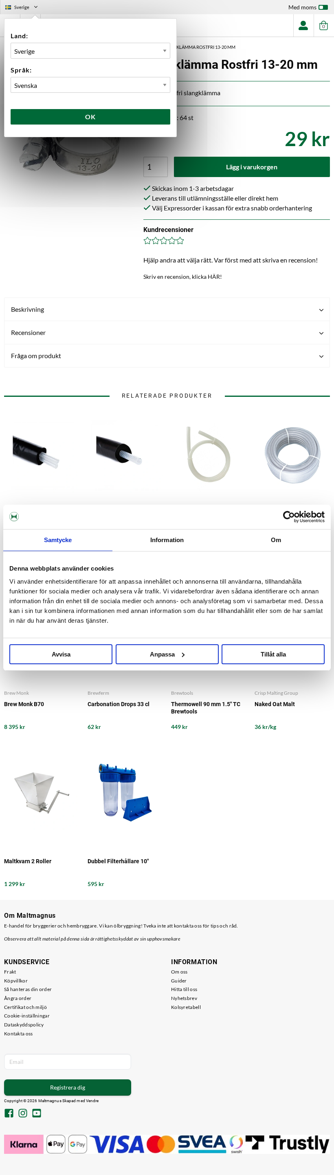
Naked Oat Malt (275, 704)
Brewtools (182, 693)
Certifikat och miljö (25, 1007)
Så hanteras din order (28, 989)
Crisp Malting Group (276, 693)
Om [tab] (276, 539)
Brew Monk (16, 693)
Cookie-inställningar (27, 1016)
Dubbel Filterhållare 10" (118, 861)
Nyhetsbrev (184, 998)
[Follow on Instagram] (23, 1114)
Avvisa (61, 654)
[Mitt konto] (303, 25)
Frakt (10, 972)
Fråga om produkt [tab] (36, 355)
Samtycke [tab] (58, 539)
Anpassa (162, 654)
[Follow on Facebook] (9, 1114)
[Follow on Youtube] (37, 1114)
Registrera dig (67, 1087)
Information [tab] (167, 539)
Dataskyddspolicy (24, 1025)
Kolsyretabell (186, 1007)
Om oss (179, 972)
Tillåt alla (273, 654)
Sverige (25, 8)
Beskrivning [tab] (27, 309)
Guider (179, 981)
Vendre (92, 1100)
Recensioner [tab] (28, 332)
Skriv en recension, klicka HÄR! (182, 276)
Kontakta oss (18, 1034)
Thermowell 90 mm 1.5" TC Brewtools (205, 708)
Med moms (302, 7)
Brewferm (98, 693)
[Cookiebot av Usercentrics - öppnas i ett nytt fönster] (289, 517)
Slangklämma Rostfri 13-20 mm (198, 47)
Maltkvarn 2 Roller (27, 861)
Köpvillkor (16, 981)
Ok (90, 116)
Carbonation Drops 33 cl (118, 704)
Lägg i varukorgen (251, 167)
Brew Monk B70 (24, 704)
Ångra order (17, 998)
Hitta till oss (184, 989)
